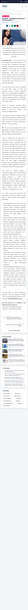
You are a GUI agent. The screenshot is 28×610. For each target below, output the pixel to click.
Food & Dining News (8, 400)
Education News (18, 395)
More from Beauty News (15, 330)
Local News (20, 403)
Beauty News (7, 12)
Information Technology (9, 403)
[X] (22, 1)
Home (3, 12)
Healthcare (19, 400)
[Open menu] (25, 6)
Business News (7, 395)
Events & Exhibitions (8, 398)
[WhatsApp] (12, 26)
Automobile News (8, 393)
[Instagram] (24, 1)
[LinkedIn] (26, 1)
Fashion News (20, 398)
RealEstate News (8, 405)
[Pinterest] (17, 26)
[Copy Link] (20, 26)
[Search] (22, 6)
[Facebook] (20, 1)
